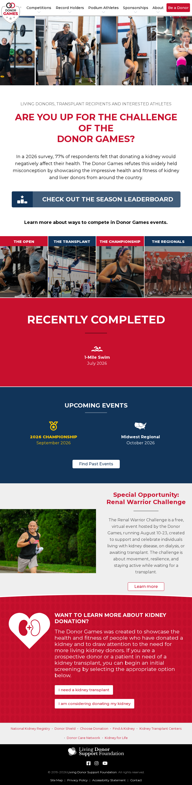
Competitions (38, 8)
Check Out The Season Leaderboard (107, 199)
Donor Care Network (83, 738)
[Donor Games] (11, 13)
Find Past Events (96, 464)
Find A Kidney (124, 728)
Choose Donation (94, 728)
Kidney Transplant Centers (161, 728)
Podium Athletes (103, 8)
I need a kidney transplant (83, 689)
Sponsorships (135, 8)
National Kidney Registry (30, 728)
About (158, 8)
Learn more (146, 586)
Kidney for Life (116, 738)
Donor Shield (65, 728)
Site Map (56, 780)
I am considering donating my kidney (94, 703)
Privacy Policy (77, 780)
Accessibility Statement (109, 780)
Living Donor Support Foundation (92, 772)
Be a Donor (178, 8)
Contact (136, 780)
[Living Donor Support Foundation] (96, 755)
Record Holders (70, 8)
